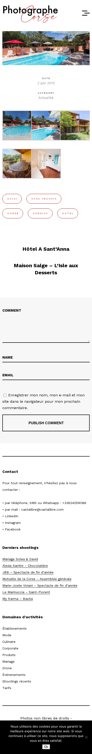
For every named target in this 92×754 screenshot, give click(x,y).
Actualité (46, 98)
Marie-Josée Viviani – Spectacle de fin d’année (39, 585)
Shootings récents (16, 681)
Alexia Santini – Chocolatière (25, 566)
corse (13, 213)
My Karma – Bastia (17, 599)
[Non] (86, 737)
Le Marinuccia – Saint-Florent (26, 592)
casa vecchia (44, 198)
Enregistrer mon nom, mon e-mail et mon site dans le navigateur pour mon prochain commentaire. (43, 401)
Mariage (8, 661)
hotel (68, 213)
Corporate (10, 648)
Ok (46, 747)
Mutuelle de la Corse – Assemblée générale (36, 579)
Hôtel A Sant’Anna (45, 249)
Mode (6, 635)
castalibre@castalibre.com (42, 509)
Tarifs (6, 688)
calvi (12, 198)
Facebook (13, 529)
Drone (7, 668)
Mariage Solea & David (20, 559)
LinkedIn (11, 516)
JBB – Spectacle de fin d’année (28, 572)
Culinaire (9, 642)
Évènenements (13, 675)
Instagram (13, 523)
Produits (9, 655)
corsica (40, 213)
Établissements (14, 628)
